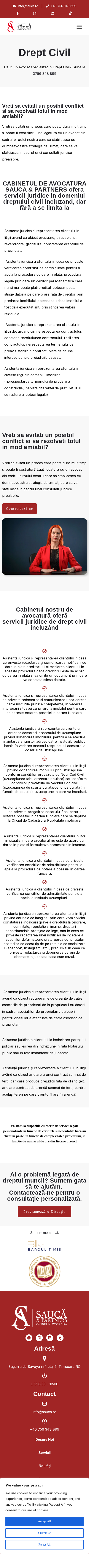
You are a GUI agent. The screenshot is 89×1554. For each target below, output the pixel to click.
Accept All (44, 1521)
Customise (44, 1533)
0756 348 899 (44, 73)
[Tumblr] (60, 1337)
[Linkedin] (49, 1337)
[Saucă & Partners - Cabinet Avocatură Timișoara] (23, 26)
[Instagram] (39, 1337)
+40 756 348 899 (63, 6)
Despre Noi (44, 1439)
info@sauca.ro (27, 6)
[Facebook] (28, 1337)
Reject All (44, 1544)
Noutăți (45, 1466)
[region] (44, 1516)
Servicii (44, 1453)
